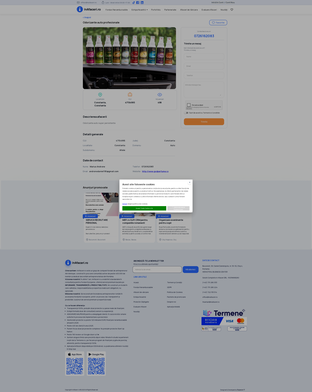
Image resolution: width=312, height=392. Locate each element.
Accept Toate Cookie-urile (144, 208)
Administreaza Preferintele (178, 208)
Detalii (124, 204)
